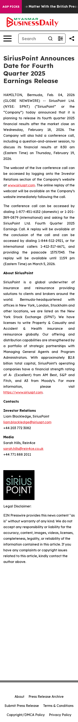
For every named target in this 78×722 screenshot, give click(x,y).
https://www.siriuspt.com (23, 392)
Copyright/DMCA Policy (26, 715)
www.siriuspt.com (21, 185)
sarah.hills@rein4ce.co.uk (23, 449)
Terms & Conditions (58, 706)
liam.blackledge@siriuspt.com (27, 422)
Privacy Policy (60, 715)
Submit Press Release (22, 706)
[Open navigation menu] (7, 38)
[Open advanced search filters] (60, 38)
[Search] (50, 38)
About (19, 696)
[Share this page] (72, 38)
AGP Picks (10, 6)
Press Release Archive (46, 696)
